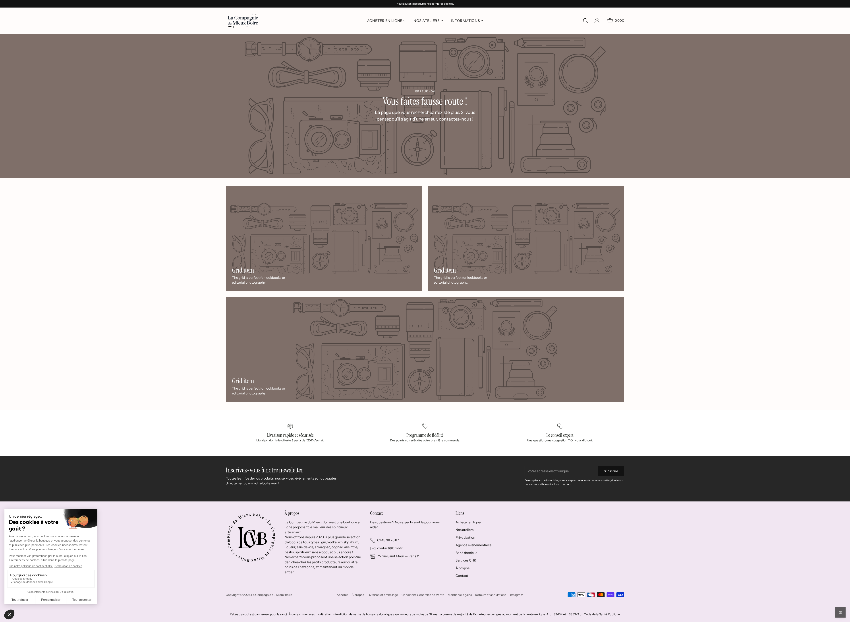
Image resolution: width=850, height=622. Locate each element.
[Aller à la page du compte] (597, 20)
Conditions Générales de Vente (423, 595)
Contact (462, 575)
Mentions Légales (460, 595)
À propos (462, 568)
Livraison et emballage (382, 595)
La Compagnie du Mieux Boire (271, 595)
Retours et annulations (490, 595)
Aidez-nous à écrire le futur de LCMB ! (425, 3)
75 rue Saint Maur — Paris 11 (398, 556)
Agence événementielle (473, 545)
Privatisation (465, 537)
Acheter (342, 595)
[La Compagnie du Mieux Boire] (243, 20)
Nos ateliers (464, 530)
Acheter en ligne (468, 522)
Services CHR (466, 560)
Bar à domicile (466, 553)
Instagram (516, 595)
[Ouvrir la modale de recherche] (585, 20)
